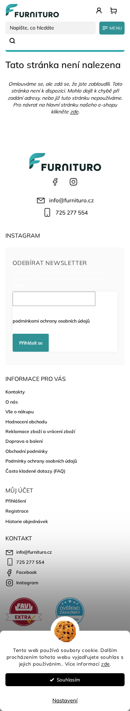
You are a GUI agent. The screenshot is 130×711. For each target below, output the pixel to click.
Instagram (73, 181)
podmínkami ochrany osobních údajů (51, 321)
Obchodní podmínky (26, 451)
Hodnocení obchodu (26, 421)
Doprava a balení (24, 441)
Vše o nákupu (19, 411)
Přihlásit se (31, 343)
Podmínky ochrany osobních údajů (41, 461)
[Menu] (112, 28)
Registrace (17, 511)
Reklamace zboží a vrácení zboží (40, 431)
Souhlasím (68, 679)
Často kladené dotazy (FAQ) (35, 471)
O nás (11, 402)
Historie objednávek (26, 521)
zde (105, 664)
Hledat (15, 40)
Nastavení (65, 700)
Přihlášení (15, 501)
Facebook (55, 181)
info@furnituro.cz (71, 200)
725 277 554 (72, 212)
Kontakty (15, 392)
